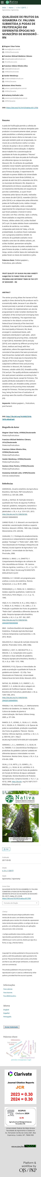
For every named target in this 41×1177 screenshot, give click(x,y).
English (6, 1010)
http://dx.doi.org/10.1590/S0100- (14, 514)
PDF (7, 849)
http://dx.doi (17, 781)
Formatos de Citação (11, 903)
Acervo (11, 8)
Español (6, 1013)
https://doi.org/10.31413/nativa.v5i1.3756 (22, 108)
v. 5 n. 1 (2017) (21, 8)
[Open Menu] (2, 2)
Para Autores (7, 992)
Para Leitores (7, 989)
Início (4, 8)
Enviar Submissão (11, 1027)
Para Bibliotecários (9, 996)
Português (7, 1016)
